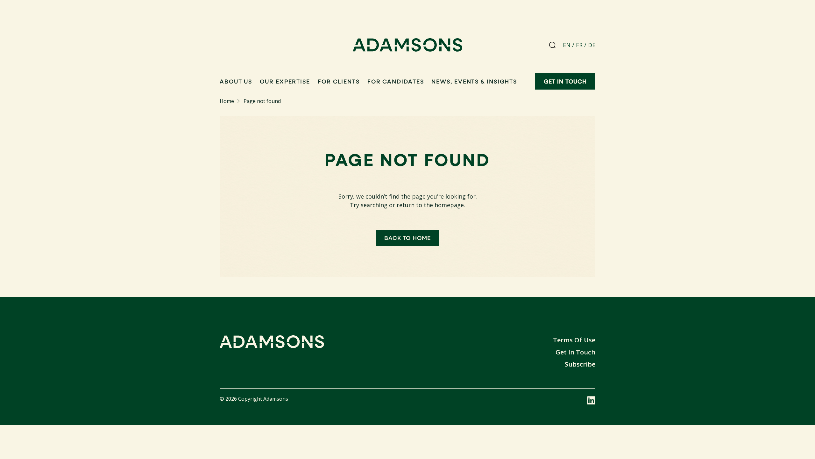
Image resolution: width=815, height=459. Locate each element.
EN (566, 45)
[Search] (552, 45)
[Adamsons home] (408, 46)
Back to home (407, 238)
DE (591, 45)
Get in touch (565, 81)
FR (579, 45)
